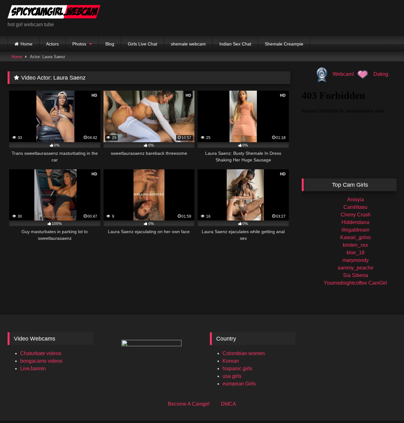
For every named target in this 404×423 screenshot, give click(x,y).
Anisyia (355, 199)
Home (27, 43)
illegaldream (355, 230)
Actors (52, 43)
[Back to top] (384, 404)
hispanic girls (237, 368)
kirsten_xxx (355, 245)
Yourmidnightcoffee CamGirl (355, 283)
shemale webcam (188, 43)
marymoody (355, 260)
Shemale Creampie (284, 43)
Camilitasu (355, 207)
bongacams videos (41, 361)
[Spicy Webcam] (54, 13)
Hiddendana (355, 222)
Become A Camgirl (189, 404)
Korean (231, 361)
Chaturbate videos (40, 353)
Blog (109, 43)
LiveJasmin (33, 368)
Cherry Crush (356, 214)
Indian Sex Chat (235, 43)
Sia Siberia (355, 275)
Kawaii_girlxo (355, 237)
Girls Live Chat (142, 43)
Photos (79, 43)
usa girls (232, 376)
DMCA (228, 404)
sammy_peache (355, 267)
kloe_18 (356, 252)
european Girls (239, 383)
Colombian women (244, 353)
